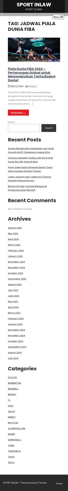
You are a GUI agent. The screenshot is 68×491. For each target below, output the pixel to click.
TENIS (11, 445)
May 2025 (13, 301)
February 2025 (16, 318)
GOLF (11, 405)
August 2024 (15, 352)
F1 (9, 400)
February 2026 (16, 250)
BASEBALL (13, 388)
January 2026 (15, 256)
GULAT (11, 411)
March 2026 (14, 244)
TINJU (11, 456)
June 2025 (13, 295)
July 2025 (13, 290)
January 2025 (15, 324)
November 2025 (16, 267)
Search (11, 122)
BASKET (33, 86)
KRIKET (12, 417)
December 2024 (16, 329)
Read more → (18, 112)
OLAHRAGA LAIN (16, 428)
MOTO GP (13, 422)
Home (59, 483)
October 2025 (15, 273)
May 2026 (13, 233)
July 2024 (13, 358)
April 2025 (13, 307)
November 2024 (16, 335)
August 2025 (15, 284)
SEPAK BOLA (14, 439)
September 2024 (17, 346)
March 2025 (14, 312)
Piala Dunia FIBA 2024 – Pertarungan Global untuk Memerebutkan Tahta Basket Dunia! (32, 74)
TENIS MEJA (14, 451)
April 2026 (13, 239)
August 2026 (15, 227)
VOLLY (11, 462)
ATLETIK (12, 377)
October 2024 (15, 341)
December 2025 (16, 261)
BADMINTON (14, 383)
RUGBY (11, 434)
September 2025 (17, 278)
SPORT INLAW (34, 4)
